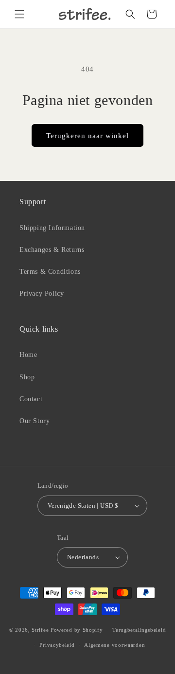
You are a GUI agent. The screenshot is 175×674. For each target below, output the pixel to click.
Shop (27, 377)
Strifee (40, 630)
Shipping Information (52, 227)
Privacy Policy (41, 293)
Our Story (34, 421)
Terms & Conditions (50, 271)
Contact (30, 399)
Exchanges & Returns (51, 249)
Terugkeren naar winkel (87, 136)
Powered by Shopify (77, 630)
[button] (19, 14)
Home (28, 354)
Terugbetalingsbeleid (139, 630)
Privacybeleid (56, 645)
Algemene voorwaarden (114, 645)
